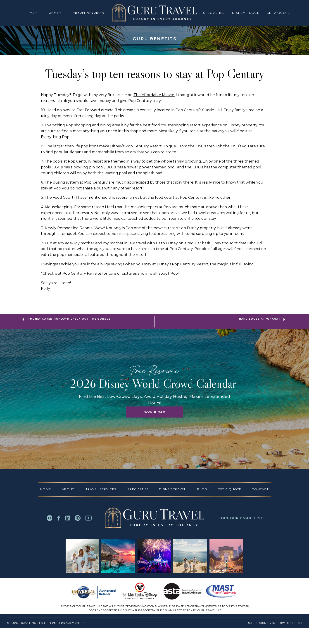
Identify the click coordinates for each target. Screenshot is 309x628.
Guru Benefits (154, 38)
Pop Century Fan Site (82, 273)
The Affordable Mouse (153, 95)
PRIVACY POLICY (73, 623)
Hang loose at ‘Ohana (258, 318)
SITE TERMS (49, 623)
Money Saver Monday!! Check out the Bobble (70, 318)
